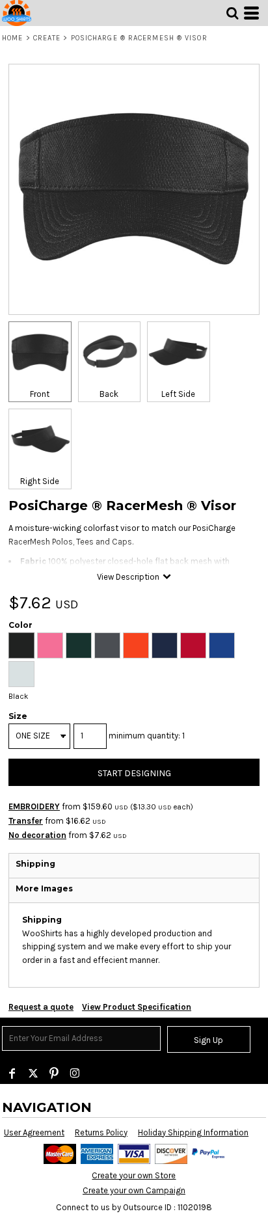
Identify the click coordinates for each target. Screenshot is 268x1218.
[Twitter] (33, 1073)
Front (39, 394)
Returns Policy (101, 1132)
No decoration (37, 835)
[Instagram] (75, 1073)
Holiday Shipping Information (193, 1132)
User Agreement (34, 1132)
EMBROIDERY (34, 806)
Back (109, 394)
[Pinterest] (54, 1073)
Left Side (178, 394)
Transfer (25, 821)
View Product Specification (136, 1007)
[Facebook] (12, 1073)
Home (12, 38)
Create (47, 38)
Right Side (39, 481)
